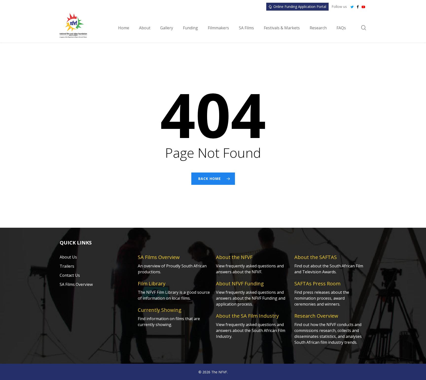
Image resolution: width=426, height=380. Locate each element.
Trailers (67, 266)
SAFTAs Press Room (317, 283)
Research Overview (316, 315)
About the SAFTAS (315, 257)
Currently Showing (159, 310)
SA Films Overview (76, 284)
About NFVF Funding (240, 283)
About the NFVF (234, 257)
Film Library (151, 283)
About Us (68, 257)
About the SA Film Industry (247, 315)
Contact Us (70, 275)
